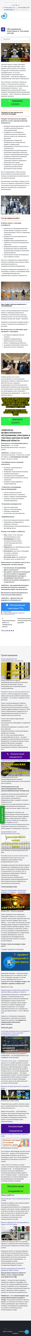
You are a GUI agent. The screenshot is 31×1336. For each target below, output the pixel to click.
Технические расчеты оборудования (14, 760)
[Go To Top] (27, 1332)
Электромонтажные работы (14, 613)
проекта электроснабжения (16, 856)
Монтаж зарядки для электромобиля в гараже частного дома (15, 1223)
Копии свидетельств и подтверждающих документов (12, 660)
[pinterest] (14, 5)
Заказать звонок (2, 815)
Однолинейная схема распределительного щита (10, 833)
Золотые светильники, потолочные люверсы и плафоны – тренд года (13, 891)
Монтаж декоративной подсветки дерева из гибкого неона (13, 1269)
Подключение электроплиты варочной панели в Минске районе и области (15, 991)
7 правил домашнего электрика (12, 949)
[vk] (18, 5)
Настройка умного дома (8, 1061)
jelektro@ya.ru (10, 9)
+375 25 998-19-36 (23, 7)
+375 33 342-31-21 (9, 7)
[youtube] (16, 5)
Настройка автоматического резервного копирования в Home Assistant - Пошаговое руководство (15, 1033)
